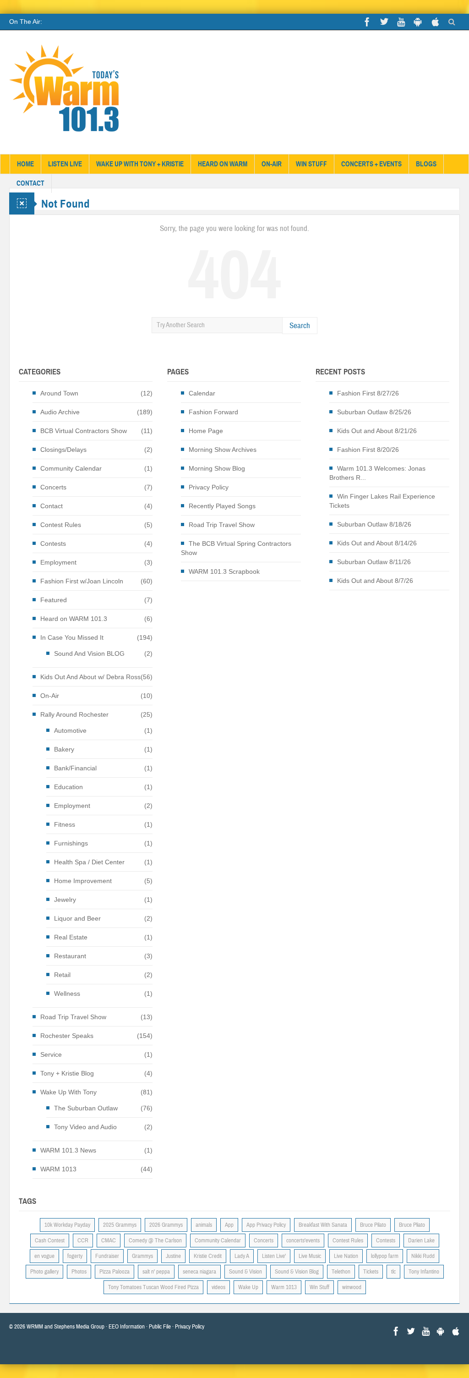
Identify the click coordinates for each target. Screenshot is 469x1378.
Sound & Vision (245, 1271)
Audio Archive (60, 412)
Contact (30, 183)
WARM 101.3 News (68, 1150)
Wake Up (248, 1287)
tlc (393, 1271)
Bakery (64, 749)
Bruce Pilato (373, 1225)
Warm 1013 (284, 1287)
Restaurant (70, 956)
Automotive (70, 730)
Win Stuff (311, 164)
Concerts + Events (371, 164)
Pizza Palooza (114, 1271)
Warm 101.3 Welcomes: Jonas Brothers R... (377, 473)
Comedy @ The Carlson (155, 1240)
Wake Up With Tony (68, 1092)
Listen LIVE (65, 164)
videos (218, 1287)
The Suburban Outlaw (86, 1108)
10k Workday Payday (67, 1225)
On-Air (272, 164)
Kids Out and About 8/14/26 (377, 543)
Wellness (67, 993)
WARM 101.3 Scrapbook (224, 571)
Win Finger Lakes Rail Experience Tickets (382, 501)
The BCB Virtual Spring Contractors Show (236, 548)
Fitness (64, 824)
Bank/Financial (75, 768)
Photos (79, 1271)
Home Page (206, 430)
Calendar (202, 393)
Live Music (310, 1256)
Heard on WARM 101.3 (73, 618)
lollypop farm (384, 1256)
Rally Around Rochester (74, 714)
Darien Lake (421, 1240)
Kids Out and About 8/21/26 (377, 430)
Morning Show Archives (222, 449)
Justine (173, 1256)
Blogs (426, 164)
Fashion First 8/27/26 (368, 393)
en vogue (44, 1256)
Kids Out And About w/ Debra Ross (90, 677)
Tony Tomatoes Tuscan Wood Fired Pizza (153, 1287)
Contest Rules (60, 524)
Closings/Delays (63, 449)
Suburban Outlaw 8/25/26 (374, 412)
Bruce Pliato (412, 1225)
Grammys (142, 1256)
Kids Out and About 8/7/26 (375, 580)
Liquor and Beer (77, 918)
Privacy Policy (209, 487)
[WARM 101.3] (64, 92)
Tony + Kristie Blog (67, 1073)
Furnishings (71, 843)
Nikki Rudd (423, 1256)
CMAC (108, 1240)
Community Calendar (71, 468)
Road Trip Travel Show (73, 1017)
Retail (62, 974)
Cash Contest (50, 1240)
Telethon (341, 1271)
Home (25, 164)
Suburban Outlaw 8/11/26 (374, 561)
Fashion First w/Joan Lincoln (81, 581)
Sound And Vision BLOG (89, 653)
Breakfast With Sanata (323, 1225)
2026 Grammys (166, 1225)
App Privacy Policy (266, 1225)
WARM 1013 (58, 1169)
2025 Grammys (119, 1225)
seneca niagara (199, 1271)
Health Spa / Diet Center (89, 862)
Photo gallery (44, 1271)
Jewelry (65, 899)
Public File (160, 1326)
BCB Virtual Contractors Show (83, 430)
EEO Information (127, 1326)
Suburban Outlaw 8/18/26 (374, 524)
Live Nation (346, 1256)
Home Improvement (83, 880)
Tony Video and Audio (85, 1127)
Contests (53, 543)
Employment (58, 562)
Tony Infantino (424, 1271)
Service (51, 1054)
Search (299, 325)
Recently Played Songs (222, 506)
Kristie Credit (208, 1256)
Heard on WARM (222, 164)
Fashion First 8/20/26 (368, 449)
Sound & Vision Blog (297, 1271)
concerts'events (303, 1240)
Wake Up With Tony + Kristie (140, 164)
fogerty (74, 1256)
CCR (82, 1240)
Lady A (241, 1256)
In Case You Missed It (72, 637)
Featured (53, 600)
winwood (351, 1287)
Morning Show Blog (217, 468)
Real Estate (70, 937)
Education (68, 787)
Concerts (53, 487)
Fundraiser (107, 1256)
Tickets (370, 1271)
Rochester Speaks (66, 1035)
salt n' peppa (156, 1271)
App (229, 1225)
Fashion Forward (213, 412)
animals (204, 1225)
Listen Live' (274, 1256)
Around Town (59, 393)
